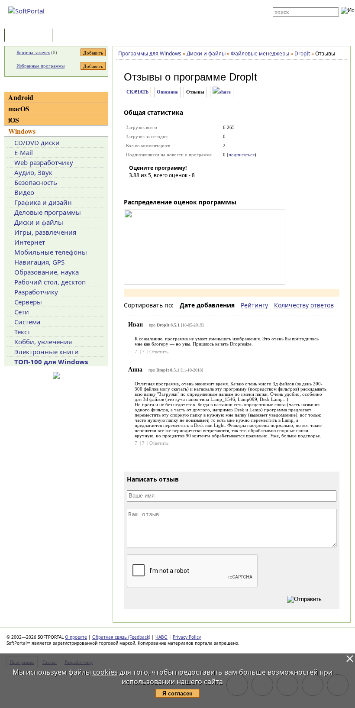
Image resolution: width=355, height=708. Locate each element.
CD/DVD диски (37, 142)
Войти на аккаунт (178, 3)
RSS (164, 22)
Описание (167, 91)
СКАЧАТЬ (137, 91)
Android (20, 97)
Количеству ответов (304, 305)
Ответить (158, 351)
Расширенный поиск (296, 19)
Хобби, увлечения (43, 341)
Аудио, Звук (33, 172)
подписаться (242, 154)
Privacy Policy (187, 637)
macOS (18, 108)
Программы (30, 36)
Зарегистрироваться (182, 9)
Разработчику (36, 292)
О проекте (76, 637)
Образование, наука (46, 272)
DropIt (243, 77)
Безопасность (35, 182)
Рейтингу (254, 305)
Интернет (29, 242)
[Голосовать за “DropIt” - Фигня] (135, 187)
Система (27, 321)
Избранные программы (40, 65)
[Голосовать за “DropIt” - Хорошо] (174, 187)
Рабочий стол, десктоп (50, 282)
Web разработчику (43, 162)
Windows (22, 131)
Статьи (73, 36)
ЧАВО (161, 637)
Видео (24, 192)
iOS (13, 120)
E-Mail (23, 152)
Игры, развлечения (45, 232)
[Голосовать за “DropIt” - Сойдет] (161, 187)
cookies (105, 672)
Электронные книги (46, 351)
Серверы (28, 301)
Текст (22, 331)
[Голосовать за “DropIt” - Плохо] (148, 187)
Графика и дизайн (43, 202)
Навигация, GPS (39, 262)
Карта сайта (173, 16)
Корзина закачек (33, 52)
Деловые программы (47, 212)
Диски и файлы (38, 222)
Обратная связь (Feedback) (121, 637)
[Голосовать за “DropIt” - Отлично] (187, 187)
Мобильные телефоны (50, 252)
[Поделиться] (222, 92)
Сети (21, 311)
